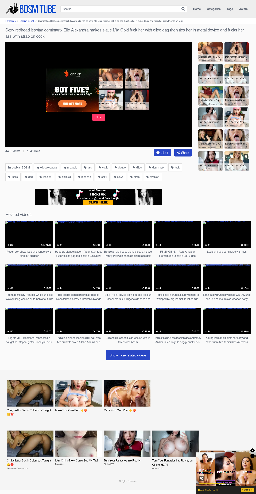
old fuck (66, 177)
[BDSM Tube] (31, 9)
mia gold (72, 167)
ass (89, 167)
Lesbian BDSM (27, 20)
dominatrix (158, 167)
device (121, 167)
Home (197, 9)
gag (30, 177)
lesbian (47, 177)
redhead (86, 177)
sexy (104, 177)
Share (184, 152)
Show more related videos (128, 355)
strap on (154, 177)
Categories (213, 9)
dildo (138, 167)
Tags (230, 9)
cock (105, 167)
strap (136, 177)
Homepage (10, 20)
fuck (177, 167)
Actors (243, 9)
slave (120, 177)
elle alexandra (48, 167)
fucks (14, 177)
